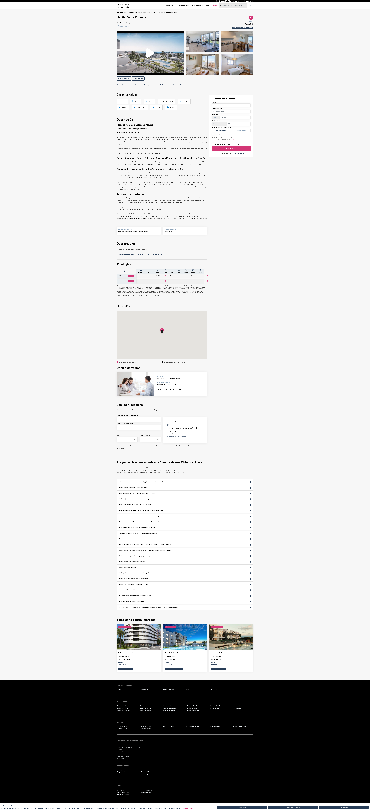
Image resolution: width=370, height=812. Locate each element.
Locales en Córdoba (169, 726)
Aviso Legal (120, 790)
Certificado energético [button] (154, 254)
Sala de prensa (121, 774)
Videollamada (222, 130)
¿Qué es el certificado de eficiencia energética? (133, 578)
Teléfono (215, 115)
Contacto (214, 6)
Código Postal (216, 121)
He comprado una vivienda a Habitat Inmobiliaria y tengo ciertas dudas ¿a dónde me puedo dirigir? (149, 607)
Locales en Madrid (215, 726)
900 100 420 (236, 1)
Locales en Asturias (145, 726)
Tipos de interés (145, 435)
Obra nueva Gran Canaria (170, 708)
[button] (162, 332)
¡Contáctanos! (231, 148)
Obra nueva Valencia (169, 710)
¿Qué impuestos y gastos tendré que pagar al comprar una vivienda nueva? (141, 556)
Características (122, 85)
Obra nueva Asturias (169, 706)
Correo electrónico (218, 108)
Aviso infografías (146, 792)
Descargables (148, 85)
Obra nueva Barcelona (192, 706)
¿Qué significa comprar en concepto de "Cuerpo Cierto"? (136, 573)
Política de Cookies (146, 790)
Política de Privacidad (123, 792)
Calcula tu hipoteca (186, 85)
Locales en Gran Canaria (193, 726)
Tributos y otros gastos (123, 794)
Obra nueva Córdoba (123, 708)
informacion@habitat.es (123, 756)
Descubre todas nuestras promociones (139, 12)
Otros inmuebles (182, 6)
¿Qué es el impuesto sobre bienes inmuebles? (133, 561)
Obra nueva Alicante (145, 706)
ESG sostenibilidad (146, 772)
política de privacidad (230, 134)
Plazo (118, 435)
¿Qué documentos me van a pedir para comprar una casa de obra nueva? (141, 510)
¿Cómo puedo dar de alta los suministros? (131, 601)
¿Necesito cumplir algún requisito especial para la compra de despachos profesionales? (145, 544)
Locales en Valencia (145, 728)
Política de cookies (188, 808)
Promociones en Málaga (158, 12)
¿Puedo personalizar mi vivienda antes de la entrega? (135, 504)
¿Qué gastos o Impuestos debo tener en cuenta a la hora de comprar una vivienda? (144, 516)
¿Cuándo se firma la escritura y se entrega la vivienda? (135, 596)
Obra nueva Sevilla (145, 710)
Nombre (214, 102)
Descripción (135, 85)
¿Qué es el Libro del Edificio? (127, 567)
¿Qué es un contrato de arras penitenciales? (132, 539)
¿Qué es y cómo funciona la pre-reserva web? (133, 487)
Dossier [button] (140, 254)
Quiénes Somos (197, 6)
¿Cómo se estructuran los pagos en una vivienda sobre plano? (138, 527)
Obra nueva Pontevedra (123, 710)
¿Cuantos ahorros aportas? (125, 423)
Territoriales (120, 758)
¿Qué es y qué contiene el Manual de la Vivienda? (133, 584)
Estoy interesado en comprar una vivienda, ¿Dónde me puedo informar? (141, 482)
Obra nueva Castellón (239, 706)
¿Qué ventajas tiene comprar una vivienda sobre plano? (135, 499)
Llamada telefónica (242, 130)
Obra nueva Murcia (238, 708)
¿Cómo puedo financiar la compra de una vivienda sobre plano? (138, 533)
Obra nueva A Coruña (123, 706)
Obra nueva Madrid (191, 708)
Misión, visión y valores (147, 770)
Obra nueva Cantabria (216, 706)
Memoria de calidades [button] (126, 254)
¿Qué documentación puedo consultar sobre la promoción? (137, 493)
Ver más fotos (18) (124, 78)
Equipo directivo (121, 772)
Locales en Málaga (122, 728)
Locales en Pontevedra (239, 726)
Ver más (232, 139)
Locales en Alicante (122, 726)
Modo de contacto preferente (221, 127)
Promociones (169, 6)
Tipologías (160, 85)
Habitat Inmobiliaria (122, 12)
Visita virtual (139, 78)
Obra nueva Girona (145, 708)
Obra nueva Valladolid (192, 710)
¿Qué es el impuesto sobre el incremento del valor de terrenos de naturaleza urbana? (145, 550)
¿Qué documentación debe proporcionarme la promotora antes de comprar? (142, 522)
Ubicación (172, 85)
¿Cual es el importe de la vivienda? (127, 415)
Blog (207, 6)
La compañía (120, 770)
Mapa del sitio (213, 690)
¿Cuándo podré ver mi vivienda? (128, 590)
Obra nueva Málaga (215, 708)
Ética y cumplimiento (147, 774)
